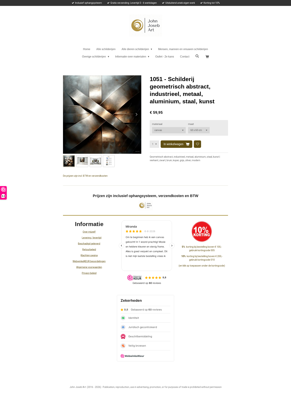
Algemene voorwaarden (89, 267)
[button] (69, 161)
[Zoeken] (197, 56)
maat (191, 124)
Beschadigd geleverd (89, 243)
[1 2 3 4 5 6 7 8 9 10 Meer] (154, 144)
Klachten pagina (89, 255)
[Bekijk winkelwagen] (207, 57)
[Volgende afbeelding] (136, 114)
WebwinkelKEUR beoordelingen (89, 261)
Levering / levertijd (91, 237)
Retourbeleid (89, 249)
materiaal (157, 124)
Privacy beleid (89, 273)
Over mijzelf (89, 231)
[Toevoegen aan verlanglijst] (197, 144)
